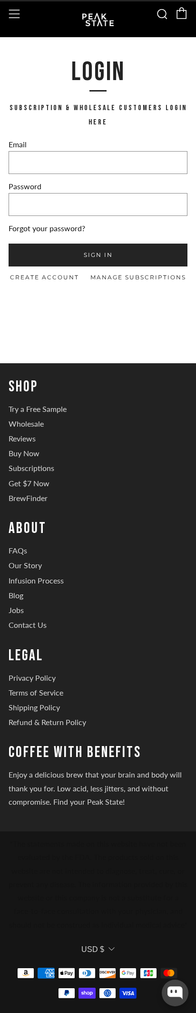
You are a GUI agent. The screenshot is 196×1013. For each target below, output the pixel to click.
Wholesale (26, 423)
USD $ (92, 949)
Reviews (22, 438)
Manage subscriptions (138, 277)
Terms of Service (36, 692)
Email (18, 144)
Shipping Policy (34, 707)
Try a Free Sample (38, 408)
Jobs (16, 609)
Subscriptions (31, 467)
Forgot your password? (47, 228)
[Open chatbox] (175, 993)
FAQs (18, 550)
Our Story (25, 565)
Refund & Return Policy (47, 721)
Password (25, 186)
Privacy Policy (32, 677)
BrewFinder (28, 497)
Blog (16, 595)
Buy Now (24, 453)
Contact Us (28, 624)
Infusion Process (36, 580)
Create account (44, 277)
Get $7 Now (29, 483)
